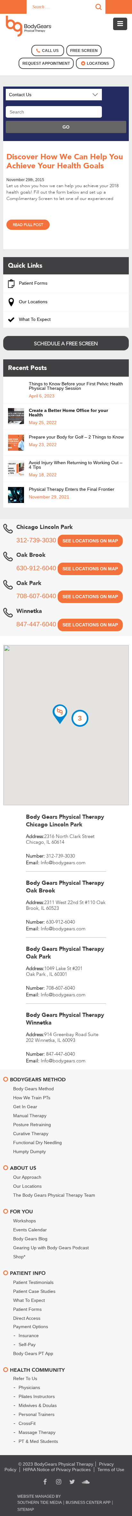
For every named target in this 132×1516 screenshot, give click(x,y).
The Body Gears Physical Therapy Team (54, 1195)
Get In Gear (25, 1106)
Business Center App (88, 1502)
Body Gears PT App (33, 1353)
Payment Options (30, 1326)
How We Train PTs (31, 1097)
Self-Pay (27, 1344)
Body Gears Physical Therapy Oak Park (65, 953)
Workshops (24, 1220)
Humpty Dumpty (29, 1151)
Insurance (29, 1335)
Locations (98, 63)
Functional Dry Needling (37, 1142)
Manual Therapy (29, 1115)
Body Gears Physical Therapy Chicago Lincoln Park (65, 821)
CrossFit (27, 1423)
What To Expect (34, 319)
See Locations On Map (90, 540)
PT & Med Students (38, 1441)
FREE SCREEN (84, 50)
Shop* (19, 1256)
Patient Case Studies (34, 1291)
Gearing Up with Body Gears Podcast (51, 1247)
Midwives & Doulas (38, 1405)
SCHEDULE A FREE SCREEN (66, 343)
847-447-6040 (36, 624)
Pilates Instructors (37, 1396)
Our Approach (27, 1177)
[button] (60, 714)
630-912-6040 (36, 568)
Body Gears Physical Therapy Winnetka (65, 1019)
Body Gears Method (33, 1088)
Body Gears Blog (30, 1238)
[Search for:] (66, 7)
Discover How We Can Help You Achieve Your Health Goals (64, 161)
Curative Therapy (30, 1133)
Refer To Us (25, 1378)
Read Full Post (28, 224)
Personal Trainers (36, 1414)
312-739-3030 (36, 540)
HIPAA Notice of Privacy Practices (57, 1469)
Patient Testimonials (33, 1282)
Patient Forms (32, 283)
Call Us (50, 50)
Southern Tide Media (39, 1502)
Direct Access (26, 1318)
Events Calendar (30, 1229)
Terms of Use (110, 1469)
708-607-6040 (36, 595)
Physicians (29, 1387)
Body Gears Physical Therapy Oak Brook (65, 887)
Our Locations (32, 301)
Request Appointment (46, 63)
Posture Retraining (32, 1124)
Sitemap (25, 1509)
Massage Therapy (37, 1432)
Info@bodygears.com (63, 862)
